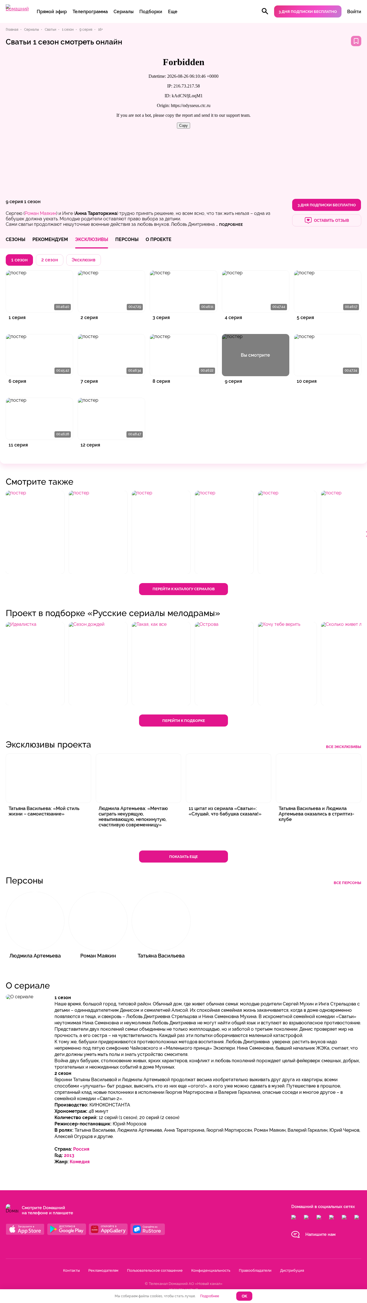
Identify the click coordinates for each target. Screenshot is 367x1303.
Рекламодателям (103, 1270)
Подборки (150, 11)
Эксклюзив (83, 260)
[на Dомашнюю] (17, 8)
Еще (172, 11)
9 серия (14, 201)
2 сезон (49, 260)
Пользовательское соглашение (155, 1270)
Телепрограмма (90, 11)
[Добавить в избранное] (356, 41)
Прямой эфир (52, 11)
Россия (81, 1149)
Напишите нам (320, 1234)
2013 (69, 1155)
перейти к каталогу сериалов (184, 589)
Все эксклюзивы (343, 747)
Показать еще (183, 857)
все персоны (347, 883)
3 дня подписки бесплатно (308, 11)
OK (244, 1296)
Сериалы (124, 11)
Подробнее (209, 1296)
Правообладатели (255, 1270)
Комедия (80, 1161)
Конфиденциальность (210, 1270)
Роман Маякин (40, 213)
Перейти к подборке (183, 721)
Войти (354, 11)
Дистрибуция (292, 1270)
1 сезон (32, 201)
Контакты (71, 1270)
